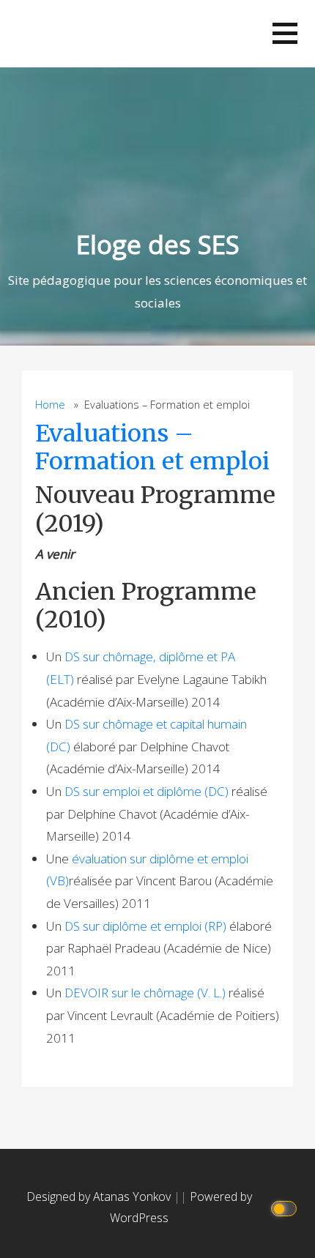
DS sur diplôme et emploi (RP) (145, 926)
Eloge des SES (158, 244)
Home (50, 405)
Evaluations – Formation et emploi (152, 447)
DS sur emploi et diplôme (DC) (146, 791)
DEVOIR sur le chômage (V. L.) (145, 992)
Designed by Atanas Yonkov (100, 1196)
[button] (285, 33)
